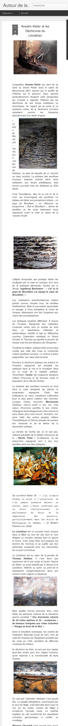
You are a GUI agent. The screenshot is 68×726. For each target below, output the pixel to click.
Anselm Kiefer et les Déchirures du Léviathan (35, 31)
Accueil (24, 13)
